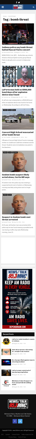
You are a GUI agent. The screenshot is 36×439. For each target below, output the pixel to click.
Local (10, 67)
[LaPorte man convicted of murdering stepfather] (6, 373)
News (10, 25)
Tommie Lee (7, 97)
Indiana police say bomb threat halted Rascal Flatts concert (17, 48)
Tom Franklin (7, 137)
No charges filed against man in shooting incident (23, 361)
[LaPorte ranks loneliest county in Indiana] (6, 341)
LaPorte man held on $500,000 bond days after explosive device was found (16, 92)
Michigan (15, 152)
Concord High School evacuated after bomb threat (17, 133)
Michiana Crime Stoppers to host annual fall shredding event (22, 382)
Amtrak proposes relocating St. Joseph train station (22, 350)
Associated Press (8, 52)
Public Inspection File (27, 434)
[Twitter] (20, 421)
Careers (8, 434)
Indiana (5, 25)
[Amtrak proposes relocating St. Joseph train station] (6, 352)
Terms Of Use (22, 437)
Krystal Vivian (7, 179)
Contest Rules (16, 434)
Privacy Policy (12, 437)
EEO (2, 434)
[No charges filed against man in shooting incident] (6, 362)
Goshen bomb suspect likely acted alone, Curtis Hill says (16, 176)
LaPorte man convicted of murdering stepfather (21, 371)
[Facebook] (15, 421)
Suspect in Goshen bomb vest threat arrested (16, 218)
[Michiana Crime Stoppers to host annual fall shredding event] (6, 383)
